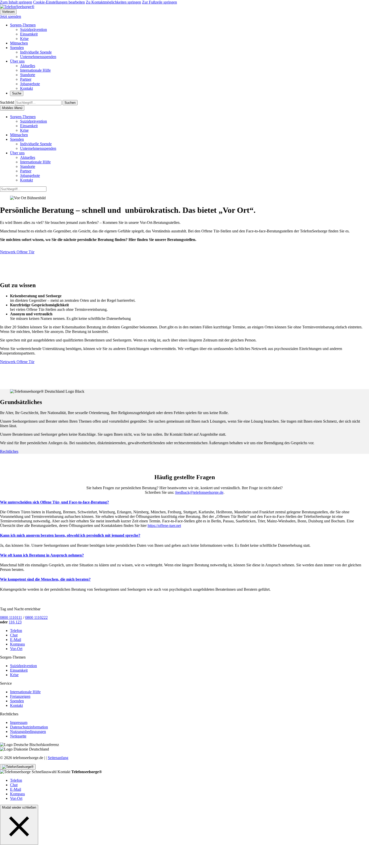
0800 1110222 (36, 617)
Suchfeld (7, 102)
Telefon (16, 630)
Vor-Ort (16, 649)
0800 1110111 (11, 617)
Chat (14, 635)
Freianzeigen (20, 696)
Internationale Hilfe (35, 70)
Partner (25, 79)
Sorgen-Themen (23, 25)
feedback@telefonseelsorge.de (199, 492)
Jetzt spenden (10, 16)
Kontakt (26, 88)
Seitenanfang (58, 758)
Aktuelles (27, 66)
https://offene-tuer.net (164, 525)
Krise (24, 38)
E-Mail (15, 639)
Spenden (17, 47)
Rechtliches (9, 451)
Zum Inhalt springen (16, 2)
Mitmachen (19, 43)
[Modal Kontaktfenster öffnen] (18, 767)
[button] (19, 826)
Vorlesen (8, 12)
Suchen (70, 103)
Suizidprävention (33, 29)
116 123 (15, 622)
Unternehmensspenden (38, 57)
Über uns (17, 61)
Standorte (27, 75)
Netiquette (18, 736)
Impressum (18, 722)
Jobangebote (30, 84)
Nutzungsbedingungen (28, 731)
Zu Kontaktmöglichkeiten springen (113, 2)
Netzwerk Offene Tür (17, 252)
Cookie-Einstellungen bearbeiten (59, 2)
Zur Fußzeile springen (159, 2)
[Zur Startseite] (17, 7)
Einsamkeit (29, 34)
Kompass (17, 644)
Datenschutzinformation (29, 727)
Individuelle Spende (36, 52)
